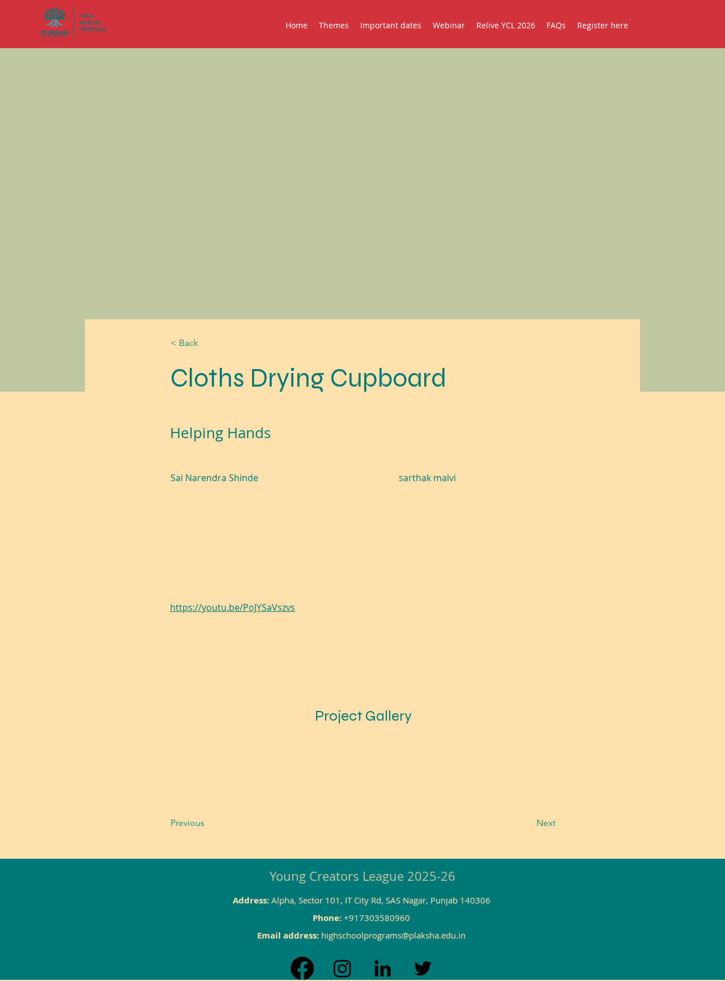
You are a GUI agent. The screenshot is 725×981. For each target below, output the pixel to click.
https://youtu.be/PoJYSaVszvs (232, 607)
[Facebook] (302, 968)
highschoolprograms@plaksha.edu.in (393, 935)
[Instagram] (342, 968)
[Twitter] (422, 968)
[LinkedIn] (382, 968)
